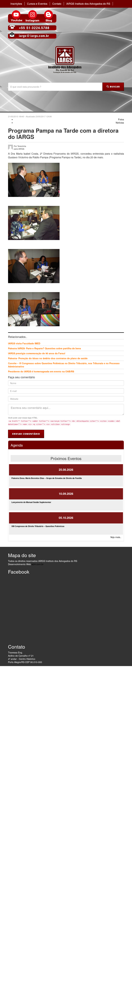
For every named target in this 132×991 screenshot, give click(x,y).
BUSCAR (114, 86)
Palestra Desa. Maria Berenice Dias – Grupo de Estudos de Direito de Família (46, 478)
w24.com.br (37, 564)
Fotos (121, 119)
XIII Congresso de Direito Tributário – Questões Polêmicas (37, 526)
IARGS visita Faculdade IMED (24, 343)
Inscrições (16, 3)
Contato (56, 3)
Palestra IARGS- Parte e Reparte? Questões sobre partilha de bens (44, 348)
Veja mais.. (115, 537)
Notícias (120, 122)
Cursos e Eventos (37, 3)
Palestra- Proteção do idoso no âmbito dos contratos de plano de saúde (48, 358)
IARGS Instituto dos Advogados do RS (88, 3)
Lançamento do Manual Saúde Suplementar (31, 502)
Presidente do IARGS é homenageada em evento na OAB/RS (41, 371)
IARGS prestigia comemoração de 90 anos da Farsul (36, 353)
